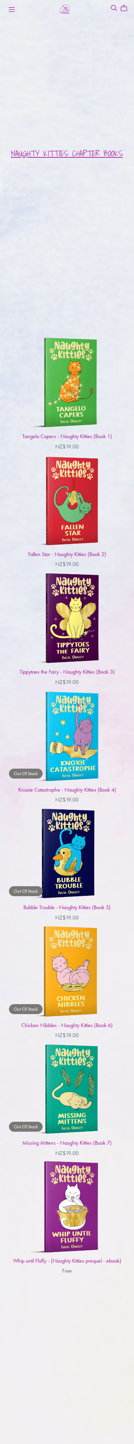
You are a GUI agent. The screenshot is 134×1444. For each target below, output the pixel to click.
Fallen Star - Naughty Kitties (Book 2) (67, 554)
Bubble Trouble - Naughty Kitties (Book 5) (67, 907)
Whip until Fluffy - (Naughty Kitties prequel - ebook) (67, 1260)
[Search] (114, 8)
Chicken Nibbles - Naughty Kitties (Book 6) (67, 1025)
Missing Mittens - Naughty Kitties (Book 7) (67, 1142)
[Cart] (126, 8)
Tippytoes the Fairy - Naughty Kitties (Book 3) (67, 671)
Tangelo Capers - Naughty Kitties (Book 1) (67, 436)
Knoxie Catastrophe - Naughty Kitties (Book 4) (67, 789)
